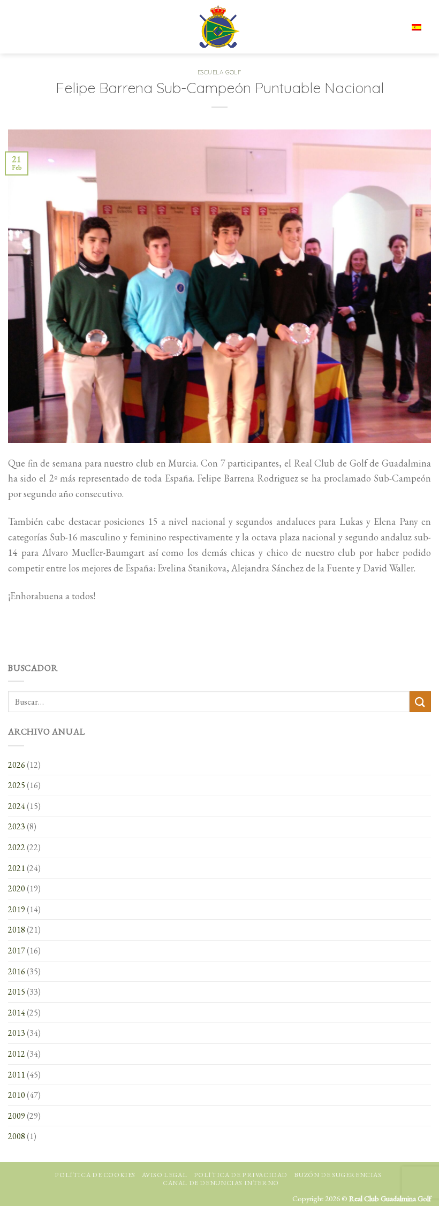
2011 (16, 1074)
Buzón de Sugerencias (337, 1175)
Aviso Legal (164, 1175)
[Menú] (17, 26)
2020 (16, 888)
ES (384, 26)
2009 (16, 1115)
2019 (16, 909)
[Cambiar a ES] (416, 26)
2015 (16, 991)
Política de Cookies (95, 1175)
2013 (16, 1033)
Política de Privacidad (240, 1175)
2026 (16, 764)
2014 (16, 1012)
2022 (16, 847)
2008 (16, 1136)
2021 (16, 868)
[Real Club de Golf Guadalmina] (219, 26)
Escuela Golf (220, 72)
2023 (16, 826)
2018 (16, 929)
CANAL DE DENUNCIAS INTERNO (221, 1183)
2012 (16, 1053)
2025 (16, 785)
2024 (16, 806)
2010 (16, 1095)
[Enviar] (420, 701)
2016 (16, 971)
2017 (16, 950)
